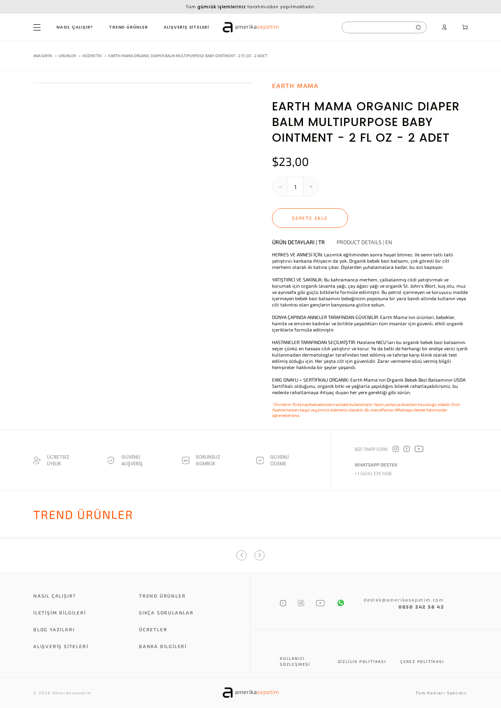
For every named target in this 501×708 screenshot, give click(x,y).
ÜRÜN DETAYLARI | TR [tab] (298, 242)
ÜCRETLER (153, 629)
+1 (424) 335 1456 (373, 473)
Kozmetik (93, 55)
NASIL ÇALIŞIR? (74, 27)
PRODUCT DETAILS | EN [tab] (364, 242)
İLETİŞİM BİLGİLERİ (59, 612)
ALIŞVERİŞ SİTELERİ (186, 27)
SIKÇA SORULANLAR (166, 612)
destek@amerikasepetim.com (404, 599)
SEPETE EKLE (310, 218)
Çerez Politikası (422, 661)
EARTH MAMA (295, 85)
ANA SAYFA (42, 55)
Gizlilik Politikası (362, 661)
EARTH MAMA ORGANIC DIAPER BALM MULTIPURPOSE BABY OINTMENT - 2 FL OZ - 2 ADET (187, 55)
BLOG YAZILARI (53, 629)
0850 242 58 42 (421, 606)
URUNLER (67, 55)
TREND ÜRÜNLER (128, 27)
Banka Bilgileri (163, 646)
